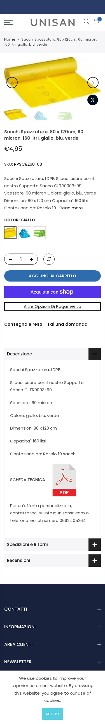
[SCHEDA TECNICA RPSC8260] (64, 479)
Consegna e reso (23, 324)
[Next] (93, 82)
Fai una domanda (68, 324)
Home (9, 39)
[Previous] (12, 82)
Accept (52, 714)
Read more (71, 208)
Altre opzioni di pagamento (52, 306)
